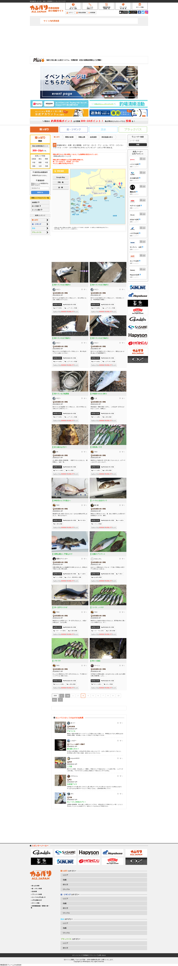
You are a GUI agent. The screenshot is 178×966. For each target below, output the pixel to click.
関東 (46, 159)
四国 (33, 166)
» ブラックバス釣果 (36, 894)
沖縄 (46, 166)
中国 (46, 162)
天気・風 (60, 182)
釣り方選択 (36, 206)
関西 (40, 162)
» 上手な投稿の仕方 (36, 900)
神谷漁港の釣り (107, 137)
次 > (54, 700)
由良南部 (93, 137)
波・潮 (60, 187)
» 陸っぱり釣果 (35, 885)
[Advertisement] (89, 41)
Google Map (60, 177)
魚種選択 (35, 202)
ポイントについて (77, 955)
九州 (40, 166)
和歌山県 (81, 137)
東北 (40, 159)
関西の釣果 (69, 137)
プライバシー (93, 955)
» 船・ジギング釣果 (36, 888)
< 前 (67, 696)
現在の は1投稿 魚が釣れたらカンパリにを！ (89, 120)
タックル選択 (36, 210)
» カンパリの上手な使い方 (38, 897)
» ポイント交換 (35, 903)
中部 (33, 162)
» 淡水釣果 (34, 891)
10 (118, 696)
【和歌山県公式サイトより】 (62, 156)
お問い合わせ (102, 955)
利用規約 (85, 955)
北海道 (34, 159)
